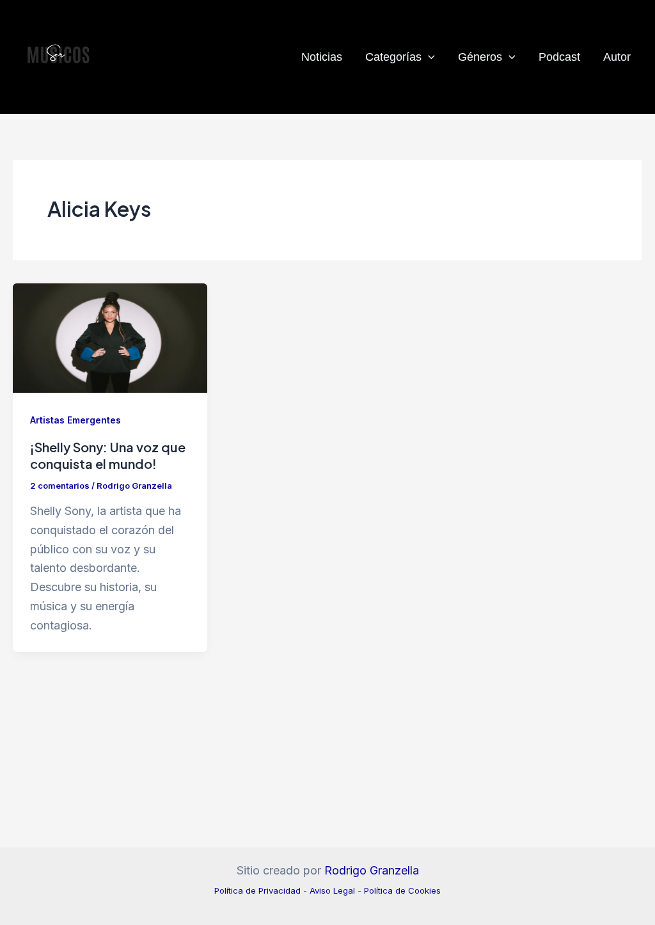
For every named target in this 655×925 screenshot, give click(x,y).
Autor (617, 57)
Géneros (480, 57)
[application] (428, 57)
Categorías (393, 57)
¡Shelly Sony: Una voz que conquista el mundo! (107, 455)
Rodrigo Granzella (371, 870)
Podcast (559, 57)
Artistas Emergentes (75, 420)
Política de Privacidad (257, 890)
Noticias (321, 57)
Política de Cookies (402, 890)
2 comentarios (60, 485)
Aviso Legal (332, 890)
